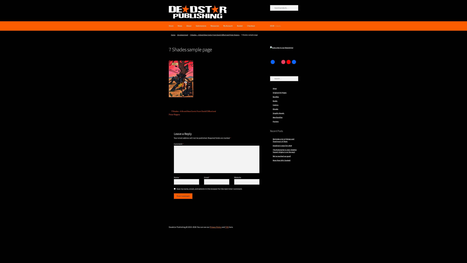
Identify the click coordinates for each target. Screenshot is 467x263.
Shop (275, 88)
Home (173, 35)
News (180, 26)
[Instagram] (283, 62)
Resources (215, 26)
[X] (278, 62)
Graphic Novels (278, 113)
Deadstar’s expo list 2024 (282, 146)
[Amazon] (294, 62)
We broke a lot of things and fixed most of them (283, 140)
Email (207, 177)
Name (177, 177)
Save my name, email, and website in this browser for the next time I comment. (209, 189)
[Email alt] (272, 67)
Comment (179, 144)
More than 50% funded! (281, 160)
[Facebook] (272, 62)
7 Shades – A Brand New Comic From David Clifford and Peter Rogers (214, 35)
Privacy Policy (215, 227)
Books (275, 101)
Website (237, 177)
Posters (276, 121)
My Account (228, 26)
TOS (227, 227)
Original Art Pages (280, 93)
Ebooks (275, 109)
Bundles (276, 97)
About (189, 26)
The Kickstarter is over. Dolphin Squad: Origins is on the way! (285, 151)
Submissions (201, 26)
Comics (275, 105)
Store (171, 26)
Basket (240, 26)
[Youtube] (288, 62)
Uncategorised (182, 35)
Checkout (251, 26)
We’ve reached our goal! (282, 156)
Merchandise (277, 117)
